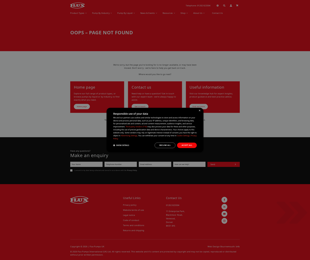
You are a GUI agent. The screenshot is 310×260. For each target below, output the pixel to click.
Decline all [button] (165, 145)
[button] (121, 145)
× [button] (199, 111)
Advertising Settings (129, 135)
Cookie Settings (183, 135)
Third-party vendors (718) (136, 126)
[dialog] (155, 130)
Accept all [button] (187, 145)
